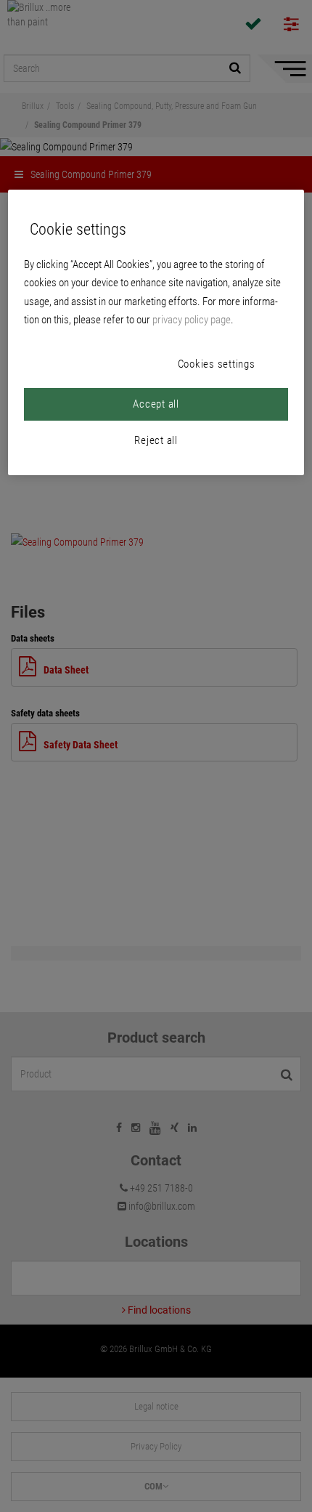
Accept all (156, 404)
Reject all (156, 440)
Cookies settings (216, 364)
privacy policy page (191, 319)
